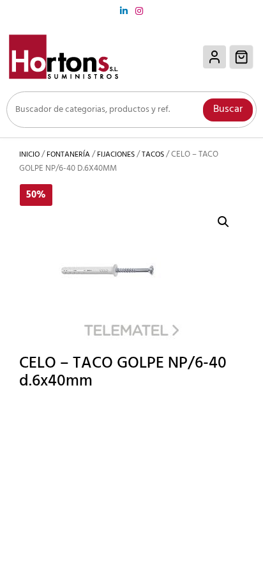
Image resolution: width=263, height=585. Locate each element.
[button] (223, 221)
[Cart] (241, 57)
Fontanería (68, 154)
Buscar (228, 109)
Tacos (153, 154)
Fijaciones (116, 154)
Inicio (29, 154)
